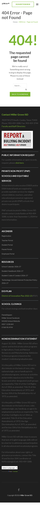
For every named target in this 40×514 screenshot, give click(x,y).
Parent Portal (7, 249)
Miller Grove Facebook (11, 318)
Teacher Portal (7, 240)
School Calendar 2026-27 (11, 266)
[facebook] (19, 489)
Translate (15, 471)
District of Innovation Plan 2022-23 (17, 296)
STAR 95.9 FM (7, 327)
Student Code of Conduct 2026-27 (15, 275)
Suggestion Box (23, 4)
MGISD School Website (11, 321)
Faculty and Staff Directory (13, 126)
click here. (19, 163)
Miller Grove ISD (26, 495)
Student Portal (7, 245)
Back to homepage (20, 94)
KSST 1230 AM (8, 324)
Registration (6, 236)
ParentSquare (7, 315)
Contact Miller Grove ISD (15, 114)
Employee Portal (8, 254)
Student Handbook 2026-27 (12, 271)
